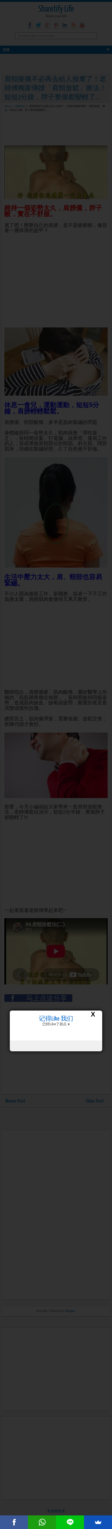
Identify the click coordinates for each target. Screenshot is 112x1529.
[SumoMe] (98, 1522)
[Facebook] (14, 1522)
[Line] (70, 1522)
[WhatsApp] (42, 1522)
